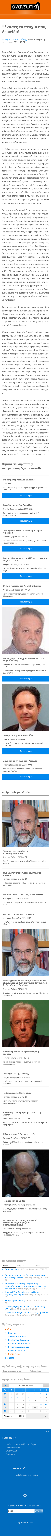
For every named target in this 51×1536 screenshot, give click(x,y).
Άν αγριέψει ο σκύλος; (26, 1301)
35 (5, 1408)
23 (46, 1404)
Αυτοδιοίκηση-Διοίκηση (19, 1343)
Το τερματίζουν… (26, 1270)
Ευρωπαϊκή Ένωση (16, 1350)
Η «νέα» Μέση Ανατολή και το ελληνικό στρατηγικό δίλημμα (27, 1294)
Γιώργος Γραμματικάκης (14, 39)
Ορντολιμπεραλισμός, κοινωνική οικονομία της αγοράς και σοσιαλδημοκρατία (20, 1222)
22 (41, 1404)
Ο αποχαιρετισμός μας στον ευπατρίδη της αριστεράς (23, 659)
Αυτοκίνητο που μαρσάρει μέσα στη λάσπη (22, 1113)
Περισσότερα (25, 495)
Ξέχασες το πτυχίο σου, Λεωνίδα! (20, 761)
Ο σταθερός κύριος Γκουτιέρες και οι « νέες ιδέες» (25, 1307)
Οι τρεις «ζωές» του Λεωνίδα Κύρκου (22, 586)
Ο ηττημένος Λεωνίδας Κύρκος (19, 479)
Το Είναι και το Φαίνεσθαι (17, 1093)
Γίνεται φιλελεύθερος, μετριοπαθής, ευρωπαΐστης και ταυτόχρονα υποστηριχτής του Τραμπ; (25, 1286)
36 (5, 1411)
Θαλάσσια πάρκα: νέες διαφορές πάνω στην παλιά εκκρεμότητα (26, 1277)
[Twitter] (25, 1495)
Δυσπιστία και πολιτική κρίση (19, 914)
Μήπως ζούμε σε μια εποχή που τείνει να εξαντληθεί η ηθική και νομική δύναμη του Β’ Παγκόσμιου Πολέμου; (25, 982)
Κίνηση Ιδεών (14, 1354)
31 (5, 1394)
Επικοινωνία (11, 1451)
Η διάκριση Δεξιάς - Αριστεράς (19, 1134)
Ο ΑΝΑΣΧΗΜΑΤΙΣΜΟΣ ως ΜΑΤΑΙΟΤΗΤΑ (23, 894)
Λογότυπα (10, 1454)
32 (5, 1397)
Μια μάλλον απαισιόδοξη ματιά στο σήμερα (22, 874)
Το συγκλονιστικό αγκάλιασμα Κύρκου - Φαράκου (23, 531)
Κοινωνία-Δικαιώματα (18, 1347)
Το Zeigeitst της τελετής (16, 1073)
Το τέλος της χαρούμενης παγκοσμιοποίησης (16, 852)
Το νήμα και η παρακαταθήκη (18, 735)
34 (5, 1404)
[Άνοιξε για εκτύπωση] (42, 48)
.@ (27, 1475)
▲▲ (47, 1431)
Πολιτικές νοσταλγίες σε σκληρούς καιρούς (21, 1052)
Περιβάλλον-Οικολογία (18, 1340)
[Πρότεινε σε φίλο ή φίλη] (47, 48)
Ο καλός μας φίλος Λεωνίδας (18, 505)
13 (29, 1401)
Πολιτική (12, 1333)
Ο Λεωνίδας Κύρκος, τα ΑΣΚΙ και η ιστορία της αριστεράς (25, 559)
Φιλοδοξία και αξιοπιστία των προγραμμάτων (26, 1313)
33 (5, 1401)
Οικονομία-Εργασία (17, 1336)
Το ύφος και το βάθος (14, 1201)
